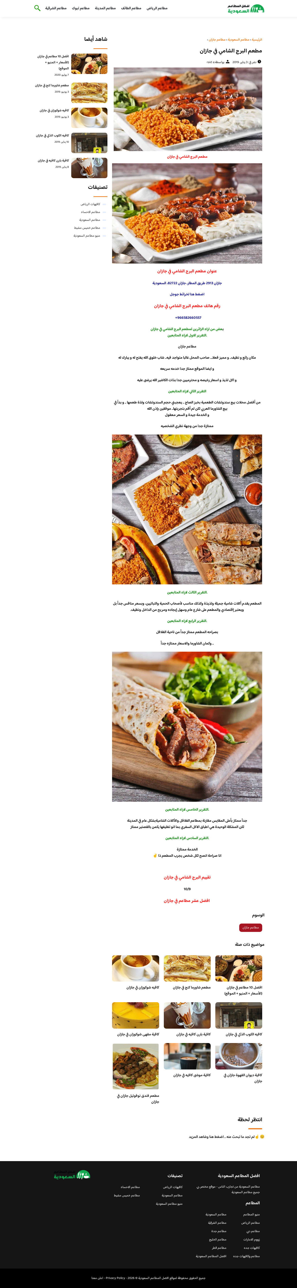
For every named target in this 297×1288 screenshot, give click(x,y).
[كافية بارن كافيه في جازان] (89, 168)
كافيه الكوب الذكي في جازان (244, 1034)
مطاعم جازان (187, 347)
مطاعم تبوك (81, 8)
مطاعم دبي (253, 1231)
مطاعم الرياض (157, 8)
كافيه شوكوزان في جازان (142, 988)
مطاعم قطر (219, 1248)
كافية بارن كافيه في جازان (193, 1034)
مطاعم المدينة (105, 8)
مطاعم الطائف (131, 8)
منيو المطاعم (251, 1214)
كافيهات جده (252, 1248)
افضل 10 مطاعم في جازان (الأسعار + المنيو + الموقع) (243, 991)
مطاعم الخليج (217, 1240)
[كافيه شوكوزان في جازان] (89, 118)
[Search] (36, 8)
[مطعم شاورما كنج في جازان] (89, 93)
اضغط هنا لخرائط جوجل (187, 294)
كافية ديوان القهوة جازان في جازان (243, 1078)
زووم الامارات (251, 1240)
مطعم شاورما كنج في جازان (192, 988)
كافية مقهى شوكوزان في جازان (138, 1034)
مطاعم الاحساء (90, 212)
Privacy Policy (115, 1278)
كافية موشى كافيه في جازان (192, 1075)
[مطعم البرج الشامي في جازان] (187, 109)
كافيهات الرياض (90, 204)
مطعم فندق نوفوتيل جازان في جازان (138, 1099)
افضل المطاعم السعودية (211, 1256)
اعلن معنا (97, 1278)
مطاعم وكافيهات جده (246, 1256)
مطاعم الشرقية (56, 8)
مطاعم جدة (218, 1231)
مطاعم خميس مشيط (87, 228)
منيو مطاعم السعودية (87, 236)
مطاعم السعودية (89, 220)
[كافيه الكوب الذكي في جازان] (89, 143)
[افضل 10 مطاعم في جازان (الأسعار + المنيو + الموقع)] (89, 64)
